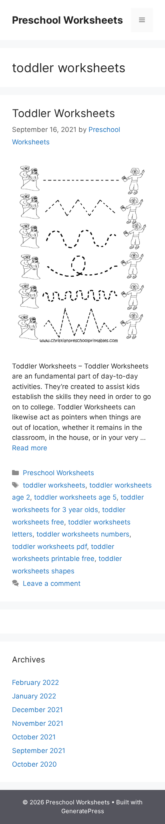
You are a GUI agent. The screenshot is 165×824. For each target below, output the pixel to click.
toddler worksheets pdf (49, 547)
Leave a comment (51, 583)
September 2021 (38, 751)
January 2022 (34, 696)
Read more (29, 448)
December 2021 (37, 710)
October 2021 (34, 737)
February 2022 (35, 682)
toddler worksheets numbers (82, 534)
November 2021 (37, 723)
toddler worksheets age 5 (75, 497)
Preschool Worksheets (67, 20)
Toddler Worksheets (63, 113)
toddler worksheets (54, 485)
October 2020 (34, 764)
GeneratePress (82, 811)
